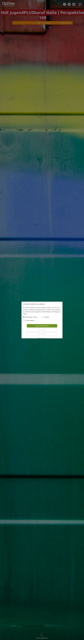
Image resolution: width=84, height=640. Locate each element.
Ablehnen (42, 330)
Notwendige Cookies (31, 317)
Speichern (42, 334)
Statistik (46, 317)
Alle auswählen (42, 325)
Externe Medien (29, 320)
